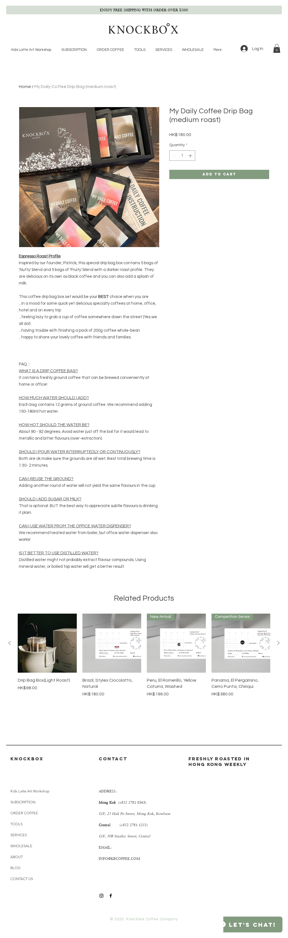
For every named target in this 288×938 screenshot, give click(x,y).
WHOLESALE (21, 846)
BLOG (15, 868)
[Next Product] (278, 642)
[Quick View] (47, 643)
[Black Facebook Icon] (110, 895)
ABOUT (16, 857)
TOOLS (16, 824)
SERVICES (18, 835)
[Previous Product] (9, 642)
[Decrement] (173, 156)
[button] (276, 48)
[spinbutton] (182, 156)
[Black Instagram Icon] (101, 895)
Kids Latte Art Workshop (28, 791)
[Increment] (190, 156)
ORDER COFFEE (24, 813)
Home (25, 86)
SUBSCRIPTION (22, 802)
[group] (144, 655)
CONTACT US (21, 879)
